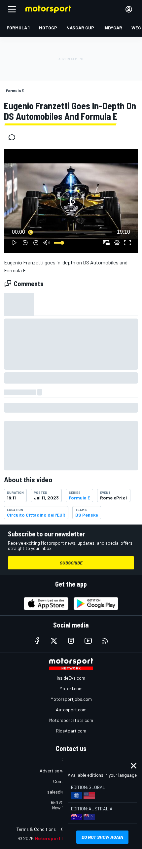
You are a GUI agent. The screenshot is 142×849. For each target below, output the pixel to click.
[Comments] (14, 137)
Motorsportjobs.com (71, 699)
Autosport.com (71, 709)
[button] (72, 202)
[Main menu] (12, 9)
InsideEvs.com (71, 678)
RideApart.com (71, 730)
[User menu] (128, 9)
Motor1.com (71, 688)
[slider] (71, 232)
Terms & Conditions (36, 829)
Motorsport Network (58, 838)
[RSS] (105, 640)
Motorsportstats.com (71, 720)
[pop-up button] (117, 242)
